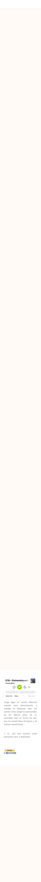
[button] (18, 4)
